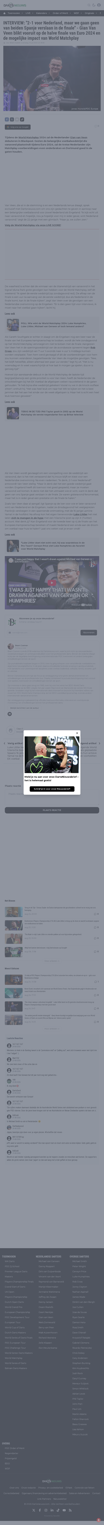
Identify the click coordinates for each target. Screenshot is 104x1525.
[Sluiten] (77, 733)
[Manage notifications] (99, 1520)
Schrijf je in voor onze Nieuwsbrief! (52, 789)
